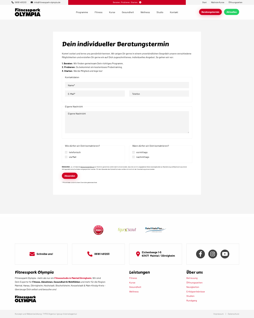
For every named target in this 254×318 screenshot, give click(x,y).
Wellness (145, 12)
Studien (190, 295)
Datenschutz (233, 314)
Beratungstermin (210, 11)
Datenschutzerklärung (87, 167)
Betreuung (192, 278)
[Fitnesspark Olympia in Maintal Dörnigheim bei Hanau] (28, 11)
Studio (160, 12)
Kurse (112, 12)
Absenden (69, 175)
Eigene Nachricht (77, 113)
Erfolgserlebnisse (195, 291)
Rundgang (191, 300)
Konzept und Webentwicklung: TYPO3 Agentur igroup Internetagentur (46, 314)
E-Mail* (71, 93)
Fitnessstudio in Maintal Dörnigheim (72, 278)
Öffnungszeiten (194, 282)
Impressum (218, 314)
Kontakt (174, 12)
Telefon (136, 93)
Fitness (98, 12)
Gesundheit (128, 12)
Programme (82, 12)
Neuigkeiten (192, 286)
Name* (71, 85)
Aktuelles (232, 11)
